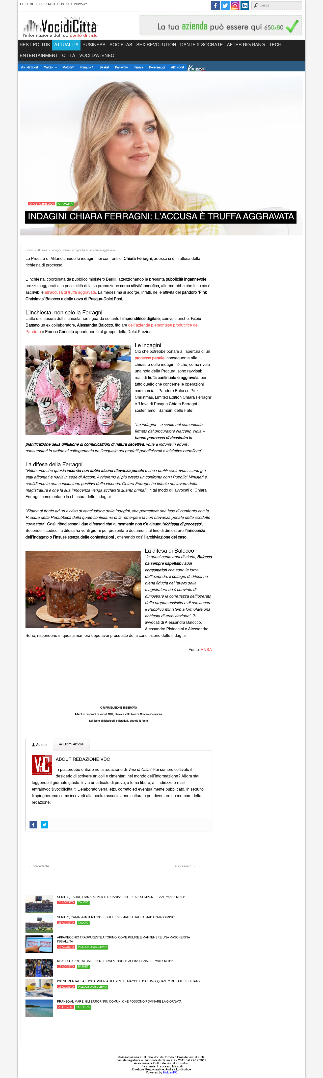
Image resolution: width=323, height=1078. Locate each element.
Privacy (80, 4)
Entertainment (39, 55)
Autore (41, 745)
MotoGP (68, 67)
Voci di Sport (29, 67)
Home (29, 250)
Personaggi (157, 67)
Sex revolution (156, 45)
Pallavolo (121, 67)
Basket (104, 67)
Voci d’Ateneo (96, 55)
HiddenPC (170, 1072)
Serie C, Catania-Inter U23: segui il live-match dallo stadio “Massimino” (116, 917)
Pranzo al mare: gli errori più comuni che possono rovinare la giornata (119, 1001)
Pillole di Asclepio (92, 947)
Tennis (138, 67)
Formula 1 (87, 67)
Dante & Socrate (201, 45)
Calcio (47, 67)
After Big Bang (246, 45)
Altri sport (177, 67)
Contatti (64, 4)
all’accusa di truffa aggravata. (71, 293)
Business (94, 45)
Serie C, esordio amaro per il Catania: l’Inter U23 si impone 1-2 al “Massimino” (121, 897)
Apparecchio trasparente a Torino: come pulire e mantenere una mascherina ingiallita (123, 939)
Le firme (27, 4)
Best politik (35, 45)
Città (68, 55)
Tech (275, 45)
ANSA (206, 650)
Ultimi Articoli (73, 744)
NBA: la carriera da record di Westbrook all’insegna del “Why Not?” (115, 961)
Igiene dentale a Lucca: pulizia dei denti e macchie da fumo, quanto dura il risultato (128, 981)
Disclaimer (45, 4)
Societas (121, 45)
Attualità (66, 45)
